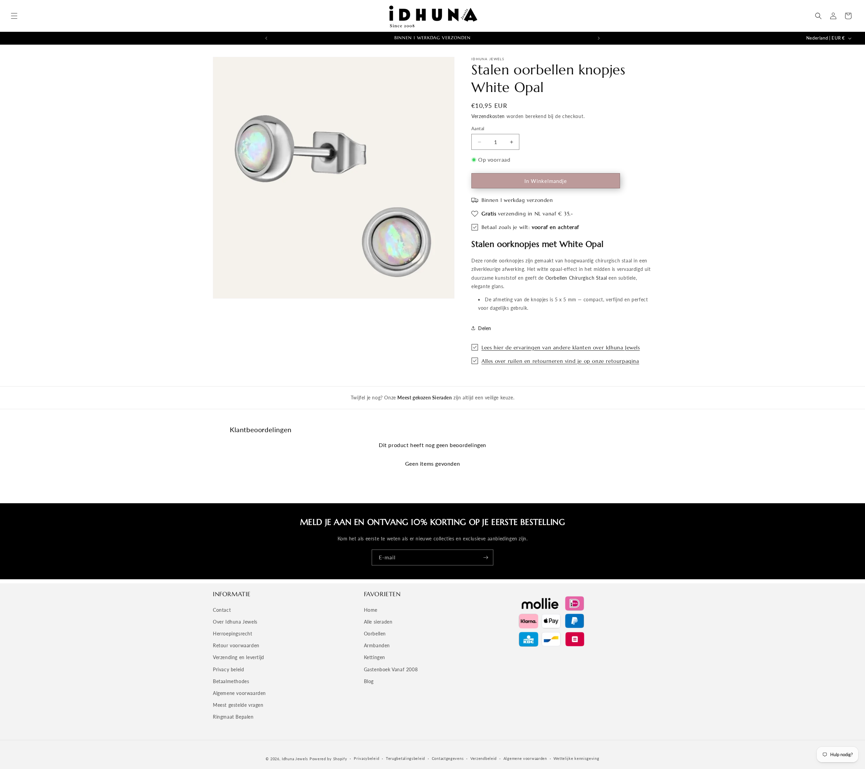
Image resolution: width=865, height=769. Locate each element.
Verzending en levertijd (238, 657)
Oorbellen (375, 633)
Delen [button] (484, 328)
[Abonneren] (485, 557)
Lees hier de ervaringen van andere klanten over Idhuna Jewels (560, 347)
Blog (369, 681)
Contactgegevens (448, 758)
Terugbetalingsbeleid (405, 758)
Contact (222, 610)
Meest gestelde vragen (238, 705)
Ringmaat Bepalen (233, 717)
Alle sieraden (378, 622)
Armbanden (377, 645)
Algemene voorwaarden (239, 693)
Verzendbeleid (483, 758)
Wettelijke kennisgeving (576, 758)
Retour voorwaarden (236, 645)
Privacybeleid (366, 758)
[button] (14, 15)
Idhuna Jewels (295, 758)
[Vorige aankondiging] (266, 38)
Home (370, 610)
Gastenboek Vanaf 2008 (391, 669)
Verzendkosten (488, 116)
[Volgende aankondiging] (598, 38)
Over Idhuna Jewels (235, 622)
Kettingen (374, 657)
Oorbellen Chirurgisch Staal (576, 278)
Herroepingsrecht (232, 633)
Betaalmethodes (231, 681)
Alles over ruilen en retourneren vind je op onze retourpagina (560, 361)
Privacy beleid (228, 669)
